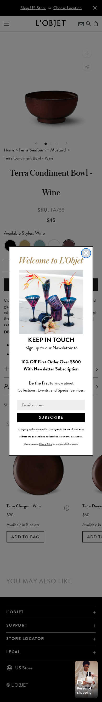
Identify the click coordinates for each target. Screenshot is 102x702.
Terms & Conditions (73, 436)
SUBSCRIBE (51, 417)
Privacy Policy (45, 444)
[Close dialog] (86, 253)
